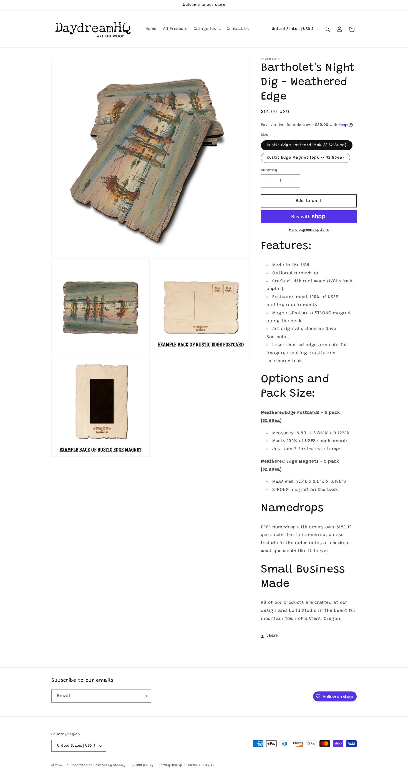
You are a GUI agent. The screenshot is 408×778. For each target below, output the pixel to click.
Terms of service (201, 765)
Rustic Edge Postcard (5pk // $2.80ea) (307, 145)
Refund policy (142, 765)
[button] (206, 29)
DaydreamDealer (78, 765)
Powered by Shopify (109, 765)
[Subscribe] (145, 696)
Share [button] (272, 636)
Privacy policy (170, 765)
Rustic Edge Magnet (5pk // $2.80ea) (305, 158)
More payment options (309, 230)
